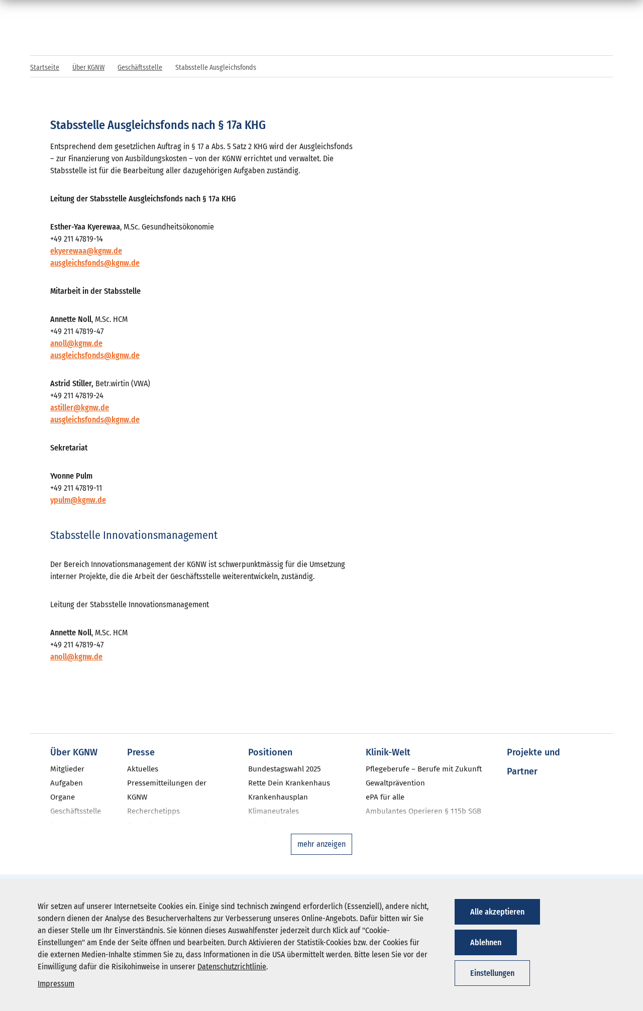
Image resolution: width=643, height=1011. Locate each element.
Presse (141, 752)
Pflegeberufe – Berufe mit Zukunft (424, 768)
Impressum (56, 983)
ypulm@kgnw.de (78, 500)
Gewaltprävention (395, 783)
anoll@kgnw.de (76, 343)
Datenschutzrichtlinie (231, 966)
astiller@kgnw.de (79, 407)
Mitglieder (67, 768)
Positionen (270, 752)
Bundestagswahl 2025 (284, 768)
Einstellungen (492, 973)
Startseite (44, 67)
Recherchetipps (153, 811)
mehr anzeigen (321, 844)
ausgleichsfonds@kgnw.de (95, 263)
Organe (62, 797)
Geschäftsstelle (140, 67)
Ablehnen (485, 942)
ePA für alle (385, 797)
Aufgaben (66, 783)
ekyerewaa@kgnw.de (86, 251)
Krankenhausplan (278, 797)
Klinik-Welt (388, 752)
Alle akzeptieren (497, 912)
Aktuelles (142, 768)
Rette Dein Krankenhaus (289, 783)
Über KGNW (88, 67)
